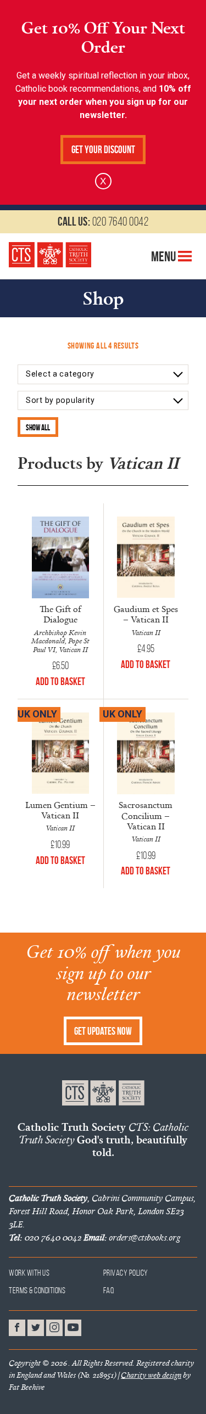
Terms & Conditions (37, 1290)
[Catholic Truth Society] (50, 254)
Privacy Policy (125, 1272)
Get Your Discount (103, 149)
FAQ (109, 1290)
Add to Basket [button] (60, 681)
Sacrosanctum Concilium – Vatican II (145, 815)
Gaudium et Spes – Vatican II (146, 614)
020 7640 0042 (103, 221)
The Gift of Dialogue (60, 614)
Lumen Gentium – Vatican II (60, 810)
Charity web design (151, 1375)
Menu (164, 256)
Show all (38, 427)
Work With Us (29, 1272)
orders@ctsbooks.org (131, 1237)
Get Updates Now (103, 1031)
